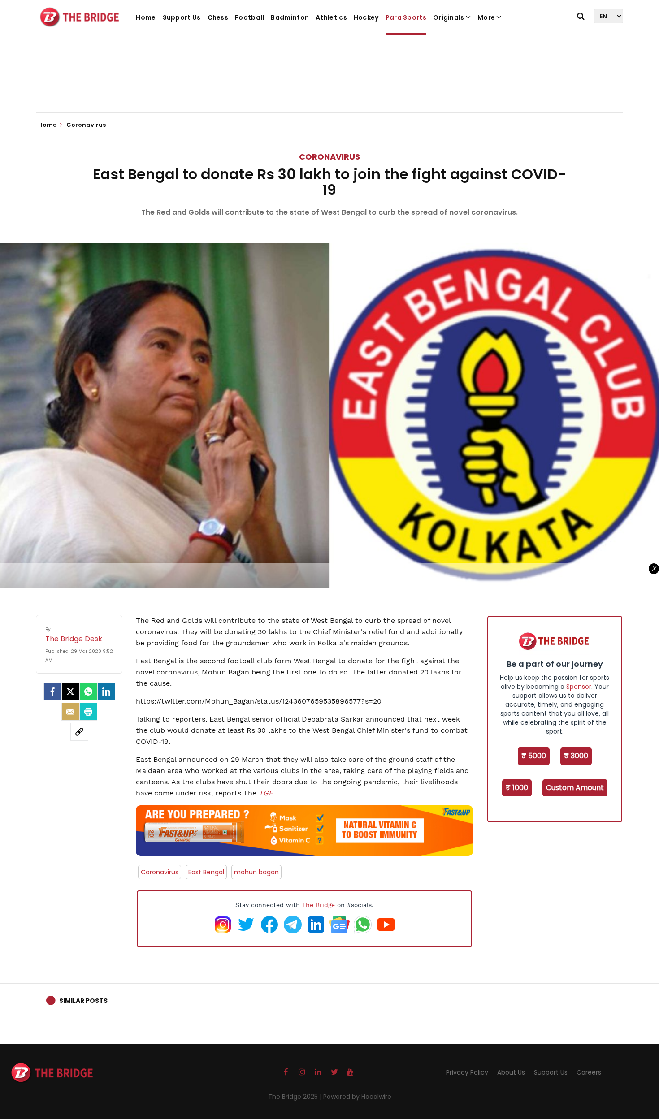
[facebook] (52, 691)
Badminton (290, 17)
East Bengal (206, 872)
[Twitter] (70, 691)
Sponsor (578, 686)
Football (249, 17)
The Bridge (318, 904)
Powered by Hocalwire (357, 1096)
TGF (266, 793)
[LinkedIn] (106, 691)
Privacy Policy (467, 1072)
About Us (511, 1072)
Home (146, 17)
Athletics (331, 17)
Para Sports (406, 17)
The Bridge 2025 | (295, 1096)
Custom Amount (575, 787)
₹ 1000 (517, 787)
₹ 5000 (533, 756)
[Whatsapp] (88, 691)
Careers (589, 1072)
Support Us (182, 17)
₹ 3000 (576, 756)
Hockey (366, 17)
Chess (218, 17)
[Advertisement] (329, 85)
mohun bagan (256, 872)
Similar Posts (83, 1000)
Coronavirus (329, 156)
